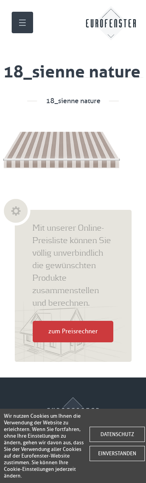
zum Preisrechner (73, 331)
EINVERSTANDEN (117, 453)
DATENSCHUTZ (117, 434)
